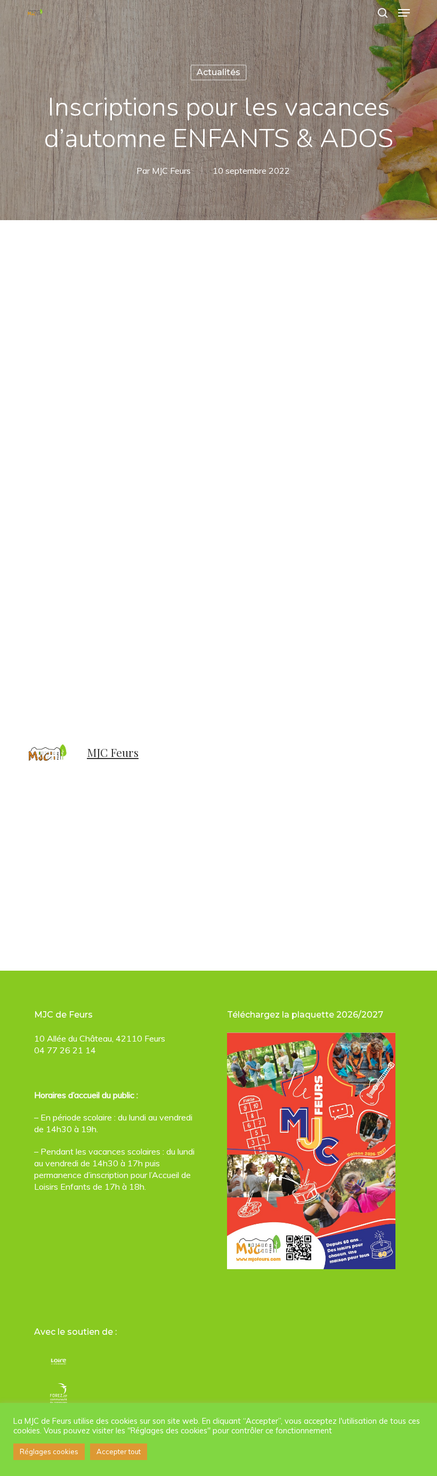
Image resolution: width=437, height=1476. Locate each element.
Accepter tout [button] (118, 1451)
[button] (404, 12)
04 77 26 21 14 (65, 1050)
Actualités (218, 72)
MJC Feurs (171, 170)
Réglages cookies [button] (49, 1451)
